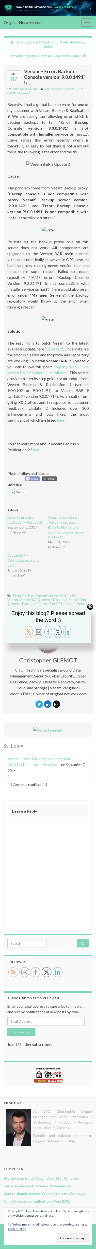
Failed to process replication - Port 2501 (37, 1201)
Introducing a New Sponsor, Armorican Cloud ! (45, 56)
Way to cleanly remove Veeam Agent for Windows (44, 1193)
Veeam (59, 89)
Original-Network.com (23, 22)
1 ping (16, 746)
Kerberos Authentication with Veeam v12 (37, 1186)
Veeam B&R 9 (74, 89)
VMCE (11, 93)
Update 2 (54, 349)
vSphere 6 (23, 93)
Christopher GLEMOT (25, 89)
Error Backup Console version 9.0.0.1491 (45, 596)
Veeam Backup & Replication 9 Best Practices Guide (50, 44)
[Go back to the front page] (48, 8)
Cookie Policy (17, 1229)
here (60, 420)
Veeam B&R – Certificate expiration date (23, 560)
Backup (48, 89)
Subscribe (21, 1032)
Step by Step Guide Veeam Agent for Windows (41, 1178)
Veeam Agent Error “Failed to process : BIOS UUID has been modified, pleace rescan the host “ (66, 527)
